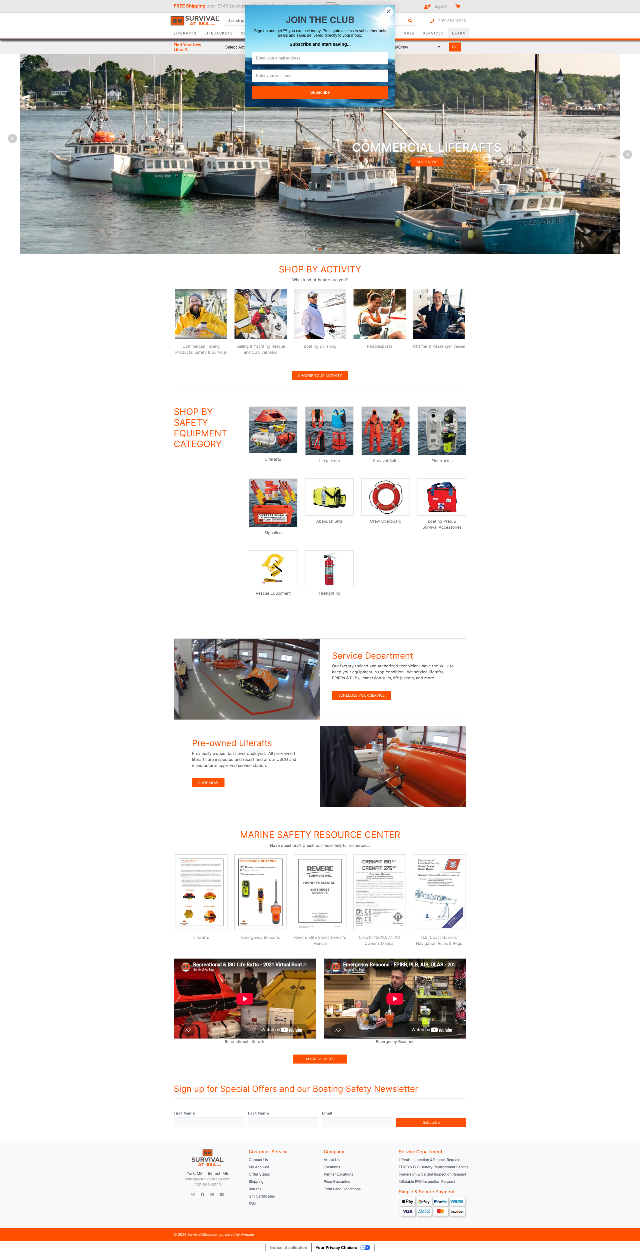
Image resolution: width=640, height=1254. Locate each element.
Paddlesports (379, 346)
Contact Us (258, 1160)
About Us (332, 1160)
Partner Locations (338, 1174)
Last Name (258, 1113)
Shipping (256, 1181)
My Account (259, 1167)
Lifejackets (218, 33)
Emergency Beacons (260, 937)
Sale (409, 33)
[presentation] (12, 138)
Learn (459, 33)
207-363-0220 (450, 20)
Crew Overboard (386, 521)
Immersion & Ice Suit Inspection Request (432, 1174)
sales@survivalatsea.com (207, 1179)
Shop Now (208, 783)
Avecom (247, 1234)
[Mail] (221, 1194)
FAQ (252, 1203)
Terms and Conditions (342, 1189)
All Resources (320, 1059)
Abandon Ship (329, 521)
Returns (255, 1189)
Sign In (439, 6)
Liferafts (185, 33)
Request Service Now (439, 169)
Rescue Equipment (273, 593)
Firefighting (329, 593)
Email (327, 1113)
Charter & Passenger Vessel (439, 346)
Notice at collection (288, 1247)
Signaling (273, 532)
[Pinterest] (212, 1194)
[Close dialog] (388, 11)
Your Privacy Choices (336, 1247)
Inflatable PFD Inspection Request (427, 1181)
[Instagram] (193, 1194)
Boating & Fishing (320, 346)
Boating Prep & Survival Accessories (442, 524)
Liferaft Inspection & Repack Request (429, 1160)
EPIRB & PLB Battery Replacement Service (432, 1167)
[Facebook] (202, 1194)
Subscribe (431, 1122)
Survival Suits (385, 460)
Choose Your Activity (320, 375)
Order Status (259, 1174)
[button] (314, 248)
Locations (332, 1167)
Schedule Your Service (361, 695)
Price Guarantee (337, 1181)
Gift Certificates (262, 1196)
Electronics (442, 460)
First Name (184, 1113)
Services (433, 33)
